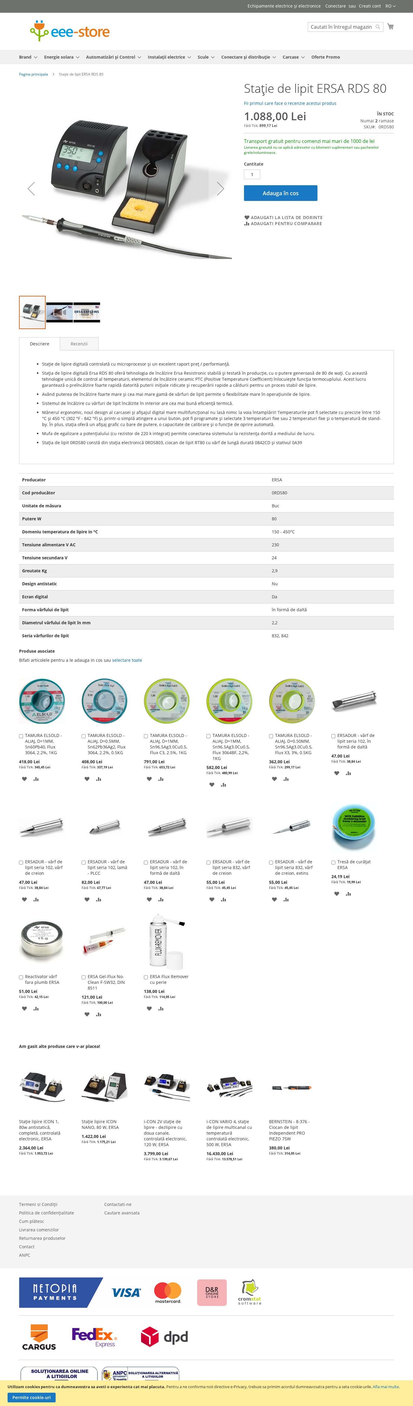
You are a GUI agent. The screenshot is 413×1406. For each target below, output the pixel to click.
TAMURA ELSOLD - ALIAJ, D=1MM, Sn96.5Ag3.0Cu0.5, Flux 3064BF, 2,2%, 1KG (231, 746)
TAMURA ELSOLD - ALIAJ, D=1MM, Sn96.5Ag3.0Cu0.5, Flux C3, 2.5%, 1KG (168, 743)
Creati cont (370, 6)
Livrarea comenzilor (39, 1230)
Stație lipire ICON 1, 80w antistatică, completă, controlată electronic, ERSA (39, 1130)
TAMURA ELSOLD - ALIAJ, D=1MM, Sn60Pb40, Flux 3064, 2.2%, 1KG (43, 743)
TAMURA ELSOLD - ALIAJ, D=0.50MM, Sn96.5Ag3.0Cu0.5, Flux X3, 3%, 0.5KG (293, 743)
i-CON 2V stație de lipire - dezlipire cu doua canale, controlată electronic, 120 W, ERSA (165, 1133)
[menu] (206, 57)
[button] (390, 6)
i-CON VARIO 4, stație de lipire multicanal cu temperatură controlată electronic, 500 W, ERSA (229, 1133)
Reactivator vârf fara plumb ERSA (42, 979)
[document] (207, 1393)
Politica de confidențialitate (46, 1213)
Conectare (335, 6)
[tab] (39, 344)
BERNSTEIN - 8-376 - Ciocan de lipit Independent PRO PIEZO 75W (289, 1130)
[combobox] (345, 27)
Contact (26, 1246)
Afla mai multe (386, 1386)
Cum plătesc (31, 1221)
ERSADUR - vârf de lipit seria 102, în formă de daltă (356, 741)
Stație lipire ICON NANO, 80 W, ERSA (100, 1124)
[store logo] (70, 31)
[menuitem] (26, 57)
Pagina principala (33, 74)
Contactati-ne (118, 1204)
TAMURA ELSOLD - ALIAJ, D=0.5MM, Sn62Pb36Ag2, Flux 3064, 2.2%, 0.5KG (106, 743)
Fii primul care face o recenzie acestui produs (290, 103)
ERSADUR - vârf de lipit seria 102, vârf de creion (44, 867)
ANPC (24, 1255)
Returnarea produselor (42, 1238)
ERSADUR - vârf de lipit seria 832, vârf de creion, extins (294, 867)
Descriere (39, 344)
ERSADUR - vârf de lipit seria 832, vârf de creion (231, 867)
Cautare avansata (122, 1213)
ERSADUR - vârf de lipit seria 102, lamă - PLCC (107, 867)
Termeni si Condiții (38, 1204)
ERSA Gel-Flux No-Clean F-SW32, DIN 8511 (106, 982)
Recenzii (79, 344)
